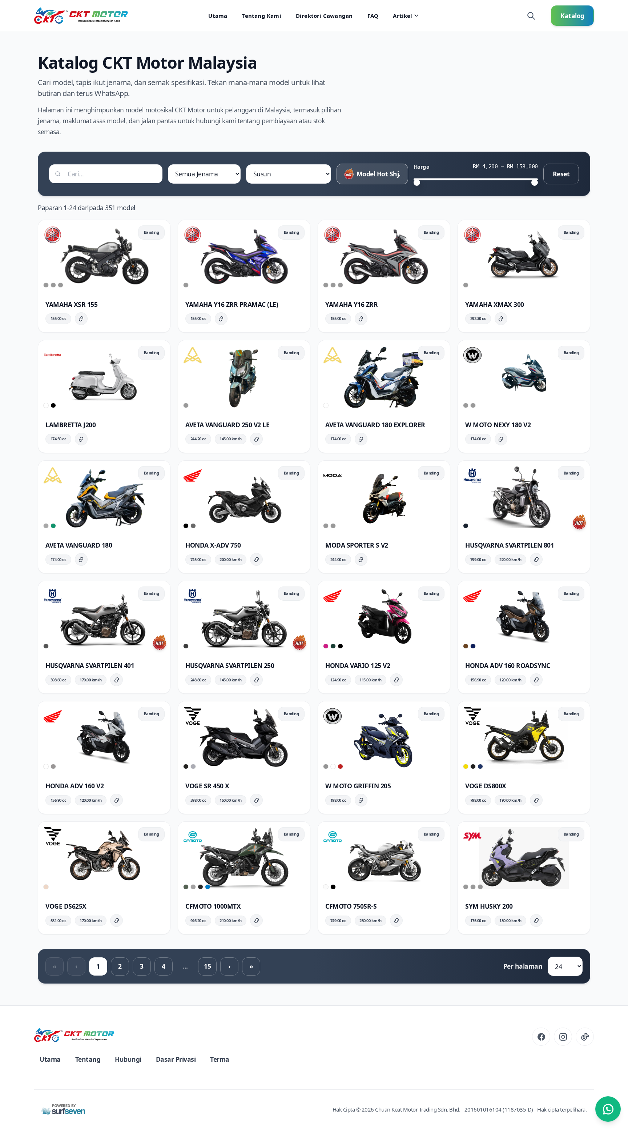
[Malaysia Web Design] (63, 1109)
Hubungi (128, 1059)
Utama (217, 15)
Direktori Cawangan (324, 15)
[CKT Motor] (74, 1035)
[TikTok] (585, 1037)
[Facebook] (541, 1037)
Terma (219, 1059)
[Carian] (531, 16)
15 (207, 966)
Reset (561, 173)
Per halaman (523, 966)
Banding (151, 232)
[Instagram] (563, 1037)
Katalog (572, 15)
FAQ (373, 15)
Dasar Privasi (176, 1059)
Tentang (88, 1059)
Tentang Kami (261, 15)
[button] (104, 276)
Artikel (402, 15)
